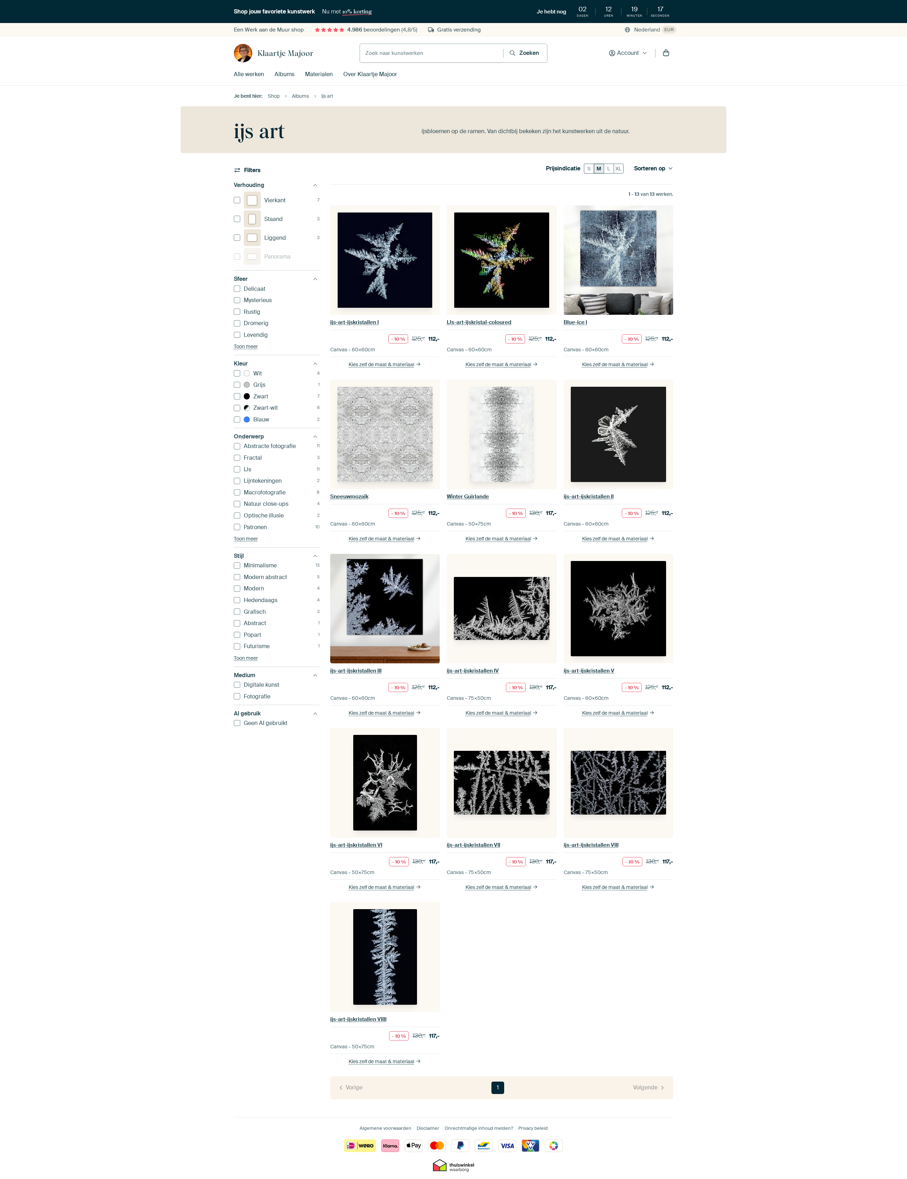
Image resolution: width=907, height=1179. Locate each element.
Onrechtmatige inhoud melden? (479, 1128)
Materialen (319, 74)
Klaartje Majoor (286, 53)
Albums (284, 74)
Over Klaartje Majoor (370, 74)
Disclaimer (428, 1128)
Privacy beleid (533, 1128)
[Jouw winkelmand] (666, 53)
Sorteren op (649, 168)
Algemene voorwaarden (385, 1128)
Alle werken (249, 74)
